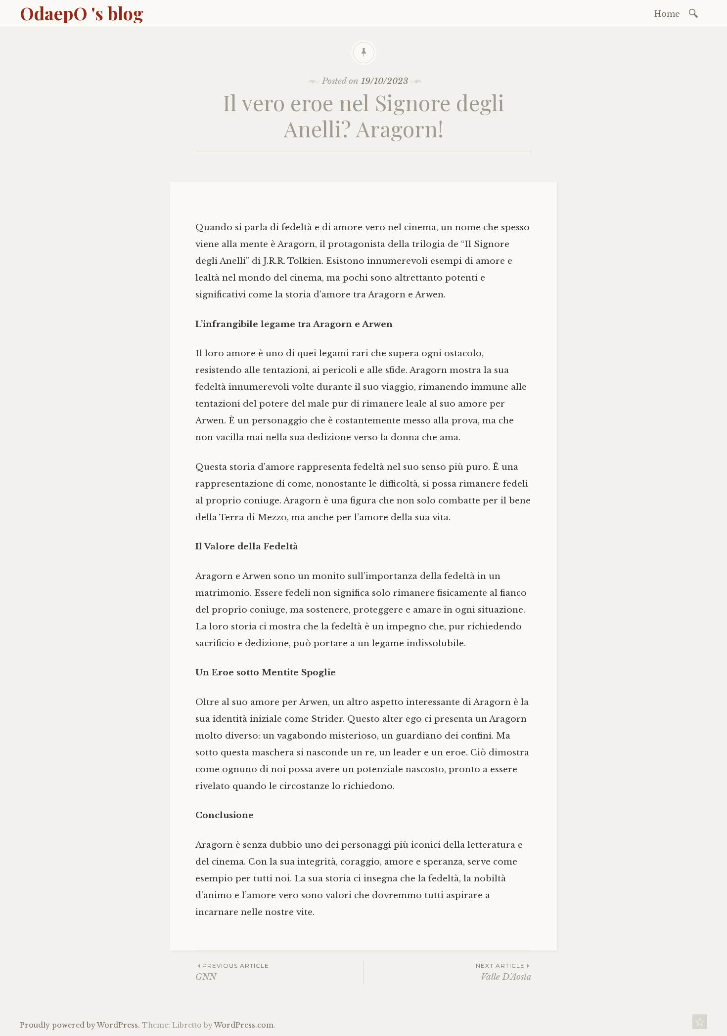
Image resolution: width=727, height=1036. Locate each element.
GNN (232, 972)
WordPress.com (243, 1025)
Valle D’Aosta (504, 972)
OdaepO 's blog (81, 13)
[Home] (699, 1024)
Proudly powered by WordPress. (80, 1025)
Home (667, 14)
